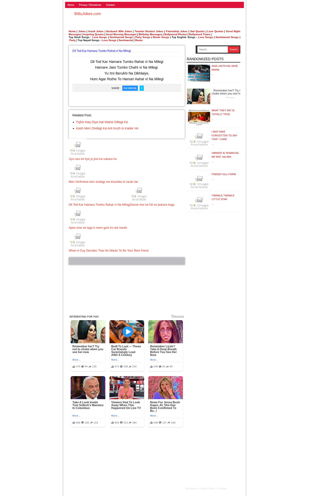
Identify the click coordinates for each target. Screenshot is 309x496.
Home (71, 5)
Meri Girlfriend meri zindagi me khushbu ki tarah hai (103, 181)
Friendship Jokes (176, 31)
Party (72, 40)
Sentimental (126, 40)
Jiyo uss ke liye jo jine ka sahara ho (93, 159)
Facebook (130, 88)
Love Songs (99, 37)
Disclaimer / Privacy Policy (200, 488)
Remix (139, 40)
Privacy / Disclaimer (90, 5)
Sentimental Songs (121, 37)
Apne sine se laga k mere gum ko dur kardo (98, 227)
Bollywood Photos (175, 34)
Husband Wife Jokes (119, 31)
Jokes (82, 31)
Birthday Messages (150, 34)
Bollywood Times (199, 34)
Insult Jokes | (96, 31)
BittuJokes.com (87, 13)
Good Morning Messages (121, 34)
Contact (110, 5)
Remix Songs (161, 37)
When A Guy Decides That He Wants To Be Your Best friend (108, 250)
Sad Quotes (197, 31)
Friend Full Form (224, 174)
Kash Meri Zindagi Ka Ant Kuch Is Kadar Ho (107, 128)
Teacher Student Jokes (149, 31)
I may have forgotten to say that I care (224, 135)
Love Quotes (215, 31)
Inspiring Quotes (93, 34)
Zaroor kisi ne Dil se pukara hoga (152, 204)
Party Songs (142, 37)
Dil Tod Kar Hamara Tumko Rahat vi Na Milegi (99, 204)
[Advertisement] (127, 290)
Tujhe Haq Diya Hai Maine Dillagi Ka (102, 122)
